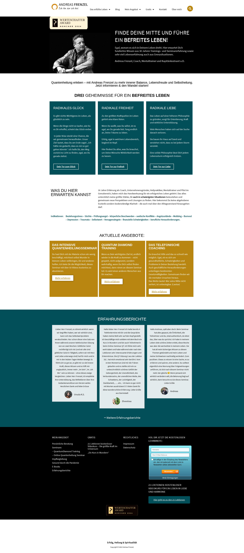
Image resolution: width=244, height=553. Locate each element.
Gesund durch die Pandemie (65, 462)
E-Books (56, 466)
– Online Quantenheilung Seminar (68, 455)
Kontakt (163, 9)
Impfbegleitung (59, 458)
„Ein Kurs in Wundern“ (98, 452)
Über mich (177, 9)
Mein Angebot (131, 9)
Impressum (128, 443)
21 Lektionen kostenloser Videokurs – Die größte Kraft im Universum (102, 446)
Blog (117, 9)
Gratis (148, 9)
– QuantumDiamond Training (66, 451)
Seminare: (57, 447)
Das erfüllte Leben (99, 9)
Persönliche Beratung (62, 443)
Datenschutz (129, 447)
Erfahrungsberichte (61, 470)
